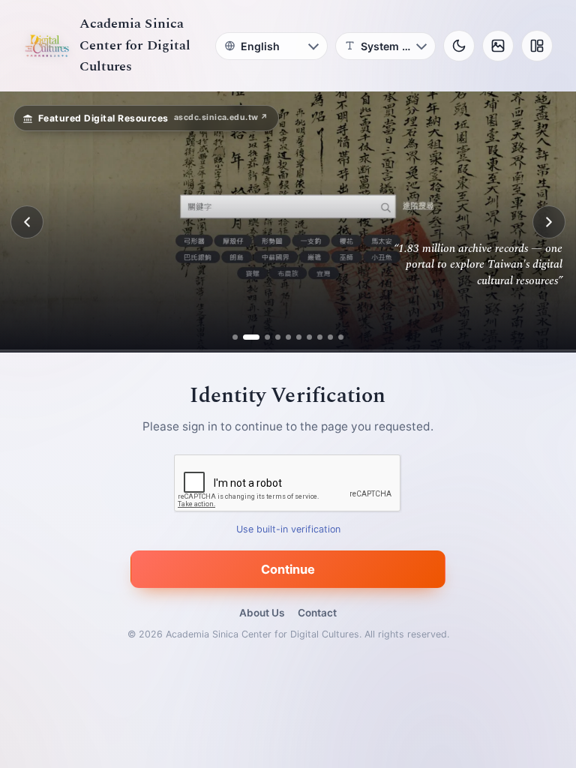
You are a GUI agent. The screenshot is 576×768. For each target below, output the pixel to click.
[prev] (27, 222)
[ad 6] (299, 337)
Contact (317, 613)
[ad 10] (341, 337)
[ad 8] (319, 337)
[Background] (498, 46)
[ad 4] (277, 337)
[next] (549, 222)
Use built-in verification (288, 530)
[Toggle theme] (459, 46)
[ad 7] (309, 337)
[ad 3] (262, 337)
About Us (261, 613)
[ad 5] (288, 337)
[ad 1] (235, 337)
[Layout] (537, 46)
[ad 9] (330, 337)
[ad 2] (245, 337)
